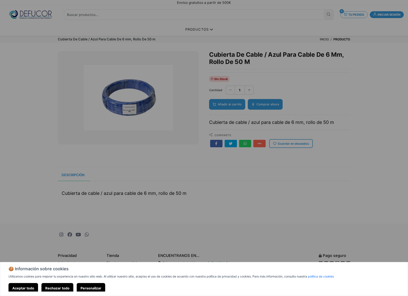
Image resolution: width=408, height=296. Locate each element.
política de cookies (321, 276)
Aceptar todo (23, 288)
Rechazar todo (57, 288)
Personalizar (91, 288)
